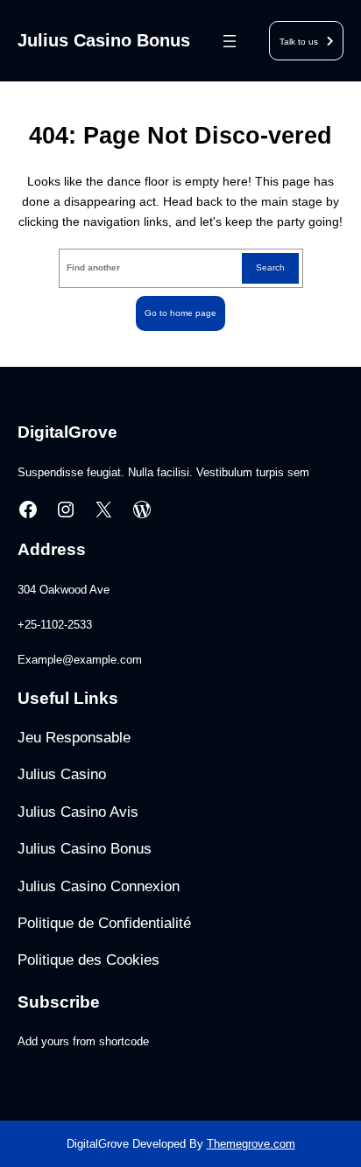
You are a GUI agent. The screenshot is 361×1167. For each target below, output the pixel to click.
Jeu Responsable (74, 737)
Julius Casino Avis (78, 812)
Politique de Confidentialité (104, 923)
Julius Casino (62, 774)
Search (270, 267)
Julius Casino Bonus (104, 40)
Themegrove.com (251, 1143)
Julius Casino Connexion (99, 886)
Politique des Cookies (88, 960)
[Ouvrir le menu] (229, 41)
